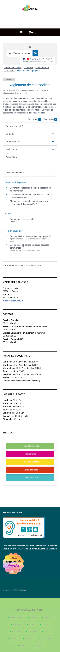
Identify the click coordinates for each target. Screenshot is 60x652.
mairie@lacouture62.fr (13, 300)
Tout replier (33, 119)
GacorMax (16, 631)
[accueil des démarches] (30, 47)
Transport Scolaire (30, 462)
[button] (30, 126)
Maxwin (14, 638)
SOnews (33, 617)
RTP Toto (45, 624)
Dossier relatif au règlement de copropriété (29, 236)
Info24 (31, 624)
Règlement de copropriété (28, 70)
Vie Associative (31, 477)
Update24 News (15, 617)
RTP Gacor (29, 638)
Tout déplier (49, 119)
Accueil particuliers (12, 67)
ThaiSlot (46, 631)
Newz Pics (17, 624)
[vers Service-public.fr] (37, 60)
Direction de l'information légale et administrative (22, 266)
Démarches (30, 454)
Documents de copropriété (22, 219)
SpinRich (23, 645)
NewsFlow (48, 617)
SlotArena (38, 645)
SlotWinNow (46, 638)
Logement (28, 67)
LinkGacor (32, 631)
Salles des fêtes (30, 470)
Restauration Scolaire (30, 446)
